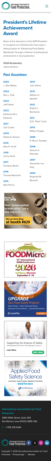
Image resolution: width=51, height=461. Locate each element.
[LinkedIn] (46, 442)
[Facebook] (28, 442)
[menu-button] (46, 6)
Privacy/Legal (18, 454)
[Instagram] (40, 442)
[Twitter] (34, 442)
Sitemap (31, 454)
